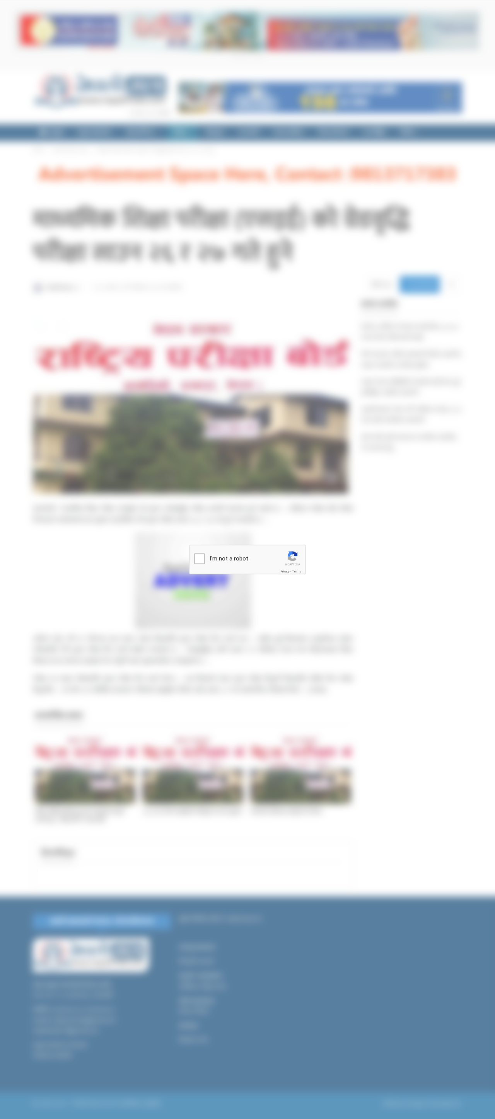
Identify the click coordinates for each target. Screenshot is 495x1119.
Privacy (285, 571)
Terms (296, 571)
